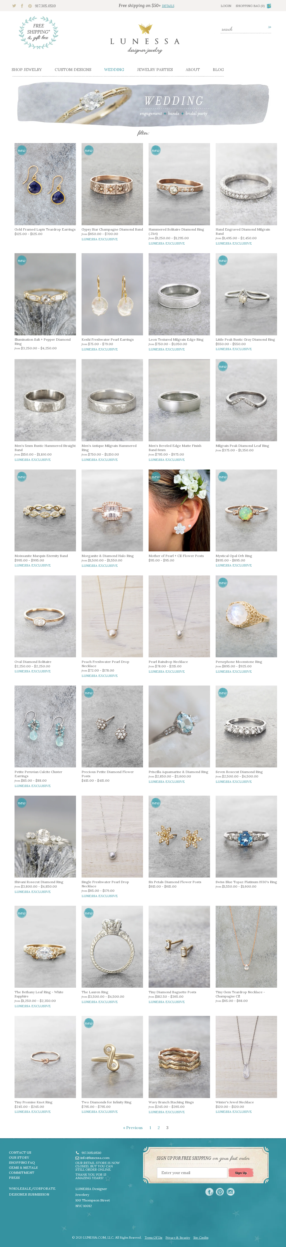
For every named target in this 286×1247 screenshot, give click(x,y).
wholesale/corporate (32, 1188)
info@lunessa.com (94, 1158)
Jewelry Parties (155, 69)
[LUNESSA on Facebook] (209, 1191)
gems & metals (23, 1167)
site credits (200, 1238)
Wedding (114, 69)
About (193, 69)
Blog (218, 69)
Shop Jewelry (27, 69)
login (226, 6)
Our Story (19, 1157)
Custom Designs (73, 69)
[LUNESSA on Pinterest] (220, 1191)
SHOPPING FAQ (22, 1162)
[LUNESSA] (144, 41)
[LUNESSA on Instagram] (230, 1191)
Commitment (21, 1172)
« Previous (133, 1127)
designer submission (29, 1194)
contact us (20, 1152)
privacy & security (178, 1238)
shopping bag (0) (250, 6)
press (14, 1177)
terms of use (154, 1238)
